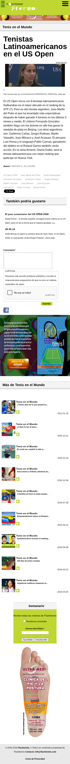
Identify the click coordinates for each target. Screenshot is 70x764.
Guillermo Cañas (33, 179)
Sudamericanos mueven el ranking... (33, 539)
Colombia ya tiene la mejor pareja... (32, 494)
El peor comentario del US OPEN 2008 (27, 214)
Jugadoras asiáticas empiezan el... (32, 583)
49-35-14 (10, 229)
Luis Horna (8, 187)
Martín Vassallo (10, 183)
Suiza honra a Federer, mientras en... (33, 472)
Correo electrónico (35, 628)
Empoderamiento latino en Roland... (33, 516)
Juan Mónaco (27, 183)
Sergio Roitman (51, 179)
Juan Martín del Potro (30, 175)
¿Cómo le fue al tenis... (27, 427)
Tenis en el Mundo (27, 401)
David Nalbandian (52, 175)
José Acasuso (43, 183)
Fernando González (12, 179)
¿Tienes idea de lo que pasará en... (32, 405)
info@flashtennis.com (45, 752)
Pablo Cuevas (23, 187)
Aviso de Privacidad (35, 759)
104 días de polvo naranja (28, 561)
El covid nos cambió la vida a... (31, 449)
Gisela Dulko (39, 187)
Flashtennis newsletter (36, 621)
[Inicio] (13, 3)
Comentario (9, 250)
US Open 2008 (10, 175)
